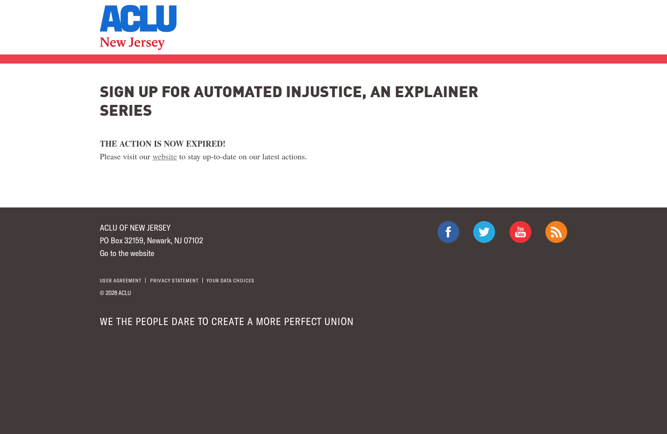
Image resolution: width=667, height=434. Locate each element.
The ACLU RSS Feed (556, 232)
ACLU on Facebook (448, 232)
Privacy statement (174, 280)
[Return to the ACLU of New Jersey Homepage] (138, 27)
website (164, 156)
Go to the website (127, 253)
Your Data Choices (230, 280)
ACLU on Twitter (484, 232)
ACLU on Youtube (520, 232)
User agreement (121, 280)
